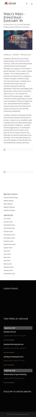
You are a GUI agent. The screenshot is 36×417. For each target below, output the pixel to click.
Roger (8, 298)
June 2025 (7, 218)
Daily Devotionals (14, 27)
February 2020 (9, 267)
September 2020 (9, 244)
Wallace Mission (9, 207)
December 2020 (9, 235)
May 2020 (7, 257)
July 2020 (7, 251)
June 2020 (7, 254)
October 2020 (8, 241)
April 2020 (7, 260)
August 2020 (8, 248)
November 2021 (9, 228)
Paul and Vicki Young (11, 197)
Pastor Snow (9, 24)
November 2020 (9, 238)
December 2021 (9, 225)
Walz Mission (8, 204)
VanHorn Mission (9, 210)
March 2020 (8, 264)
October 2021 (8, 231)
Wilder (19, 308)
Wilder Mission (9, 201)
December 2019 (9, 273)
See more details (9, 340)
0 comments (25, 27)
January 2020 (8, 270)
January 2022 (8, 222)
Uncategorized (22, 298)
